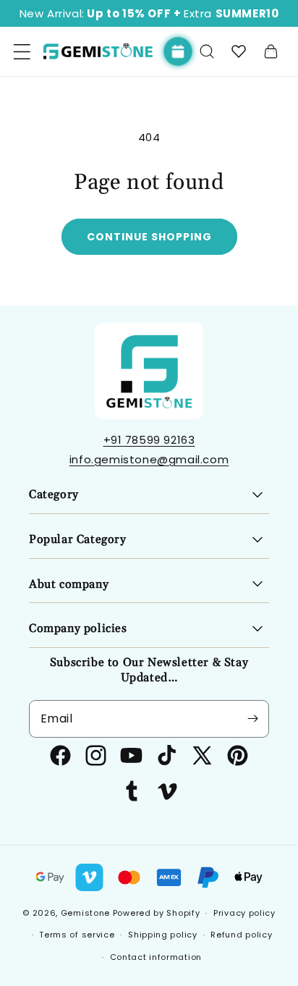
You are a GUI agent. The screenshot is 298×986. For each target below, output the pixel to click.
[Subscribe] (252, 719)
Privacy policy (244, 913)
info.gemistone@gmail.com (149, 459)
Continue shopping (149, 236)
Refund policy (241, 934)
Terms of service (76, 934)
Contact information (156, 957)
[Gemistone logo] (98, 51)
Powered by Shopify (156, 913)
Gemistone (85, 913)
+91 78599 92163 (149, 439)
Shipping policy (162, 934)
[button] (207, 51)
